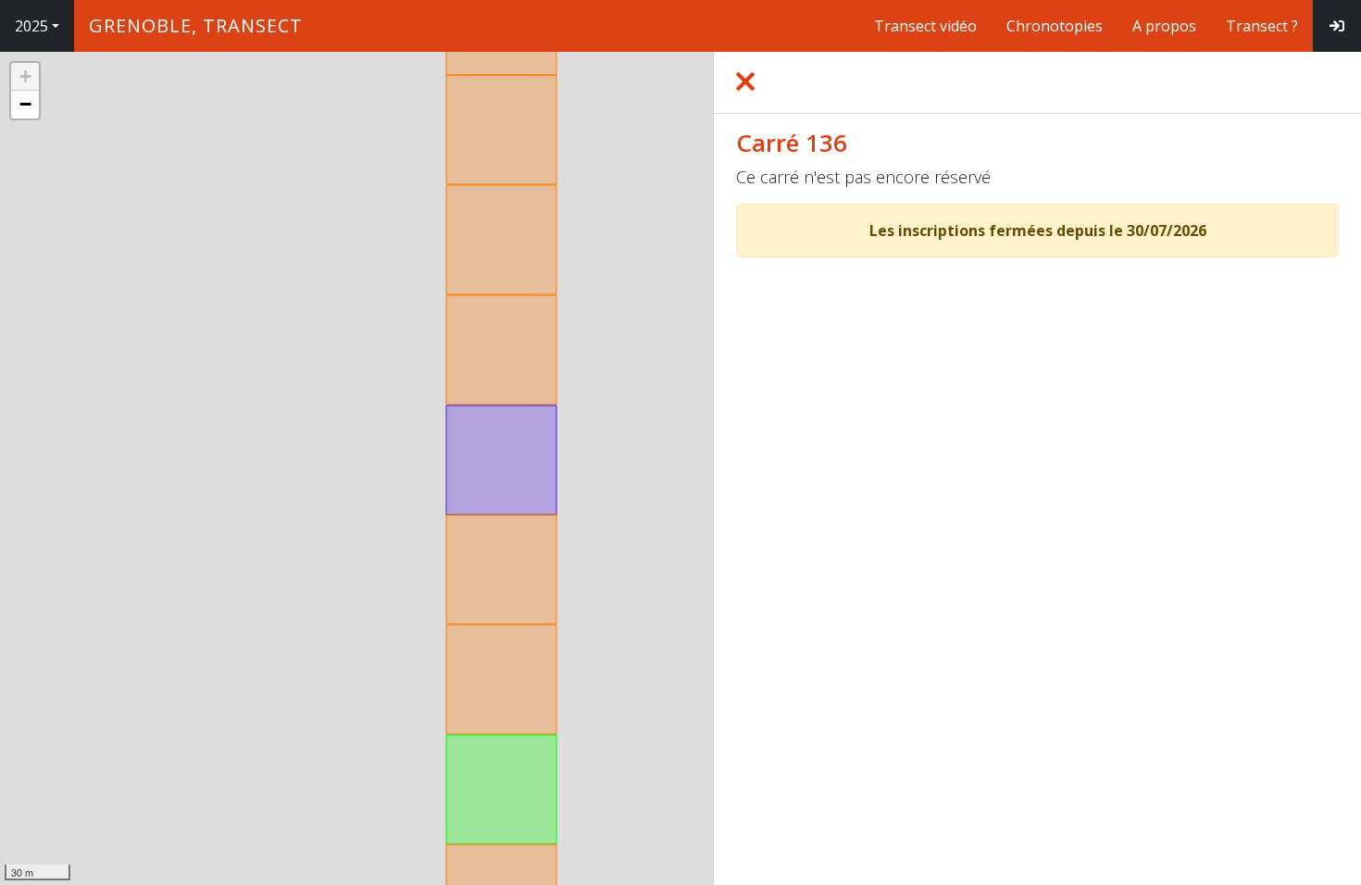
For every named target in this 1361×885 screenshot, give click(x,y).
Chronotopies (1054, 26)
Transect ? (1262, 26)
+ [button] (25, 76)
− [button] (25, 104)
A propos (1164, 26)
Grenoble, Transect (196, 25)
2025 (31, 26)
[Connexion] (1337, 26)
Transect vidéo (925, 26)
